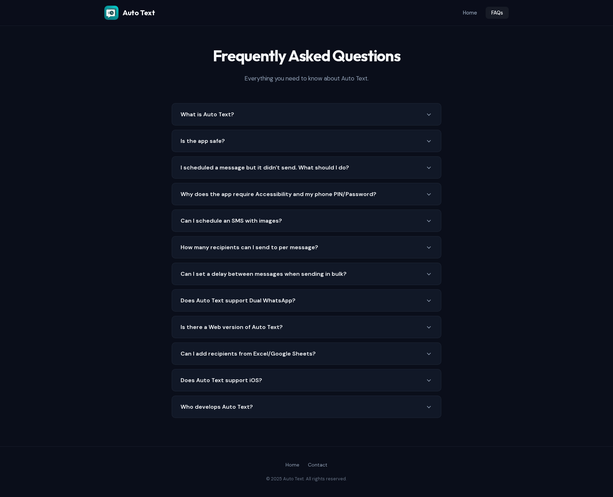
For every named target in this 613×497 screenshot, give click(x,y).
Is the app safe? (203, 141)
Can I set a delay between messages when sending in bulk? (264, 274)
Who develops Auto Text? (217, 407)
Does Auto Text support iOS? (221, 380)
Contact (317, 465)
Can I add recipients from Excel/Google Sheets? (248, 353)
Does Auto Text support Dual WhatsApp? (238, 300)
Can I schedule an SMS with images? (231, 220)
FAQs (497, 13)
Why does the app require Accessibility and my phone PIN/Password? (278, 194)
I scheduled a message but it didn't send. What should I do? (265, 167)
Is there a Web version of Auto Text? (232, 327)
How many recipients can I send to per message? (249, 247)
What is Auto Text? (207, 114)
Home (470, 13)
